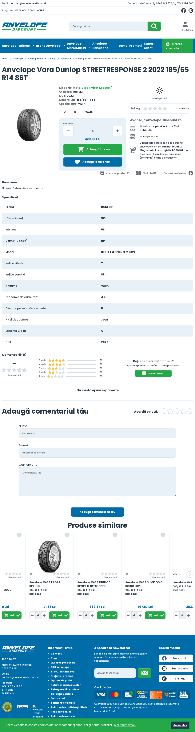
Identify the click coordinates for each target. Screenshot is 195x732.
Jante (122, 46)
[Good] (170, 412)
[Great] (183, 412)
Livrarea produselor (64, 662)
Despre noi (58, 698)
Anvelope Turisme (16, 46)
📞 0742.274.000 (183, 3)
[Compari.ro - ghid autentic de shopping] (7, 707)
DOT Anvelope (60, 667)
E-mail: (24, 445)
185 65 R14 (66, 58)
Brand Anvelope (48, 46)
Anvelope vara (35, 58)
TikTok (180, 678)
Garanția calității (62, 694)
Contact (56, 653)
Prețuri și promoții (62, 676)
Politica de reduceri (63, 716)
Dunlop (51, 58)
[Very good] (177, 412)
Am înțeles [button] (180, 725)
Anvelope (18, 58)
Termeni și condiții (63, 702)
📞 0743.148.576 (162, 3)
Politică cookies (61, 711)
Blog (54, 658)
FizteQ (112, 711)
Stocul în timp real (63, 671)
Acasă (5, 58)
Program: (7, 682)
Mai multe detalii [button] (125, 725)
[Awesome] (190, 412)
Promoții (135, 46)
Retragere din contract (66, 689)
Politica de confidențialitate (69, 707)
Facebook (180, 658)
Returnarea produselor (66, 685)
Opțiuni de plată (61, 680)
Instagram (180, 668)
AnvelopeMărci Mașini (76, 46)
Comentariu (28, 464)
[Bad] (164, 412)
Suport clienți (149, 46)
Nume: (23, 426)
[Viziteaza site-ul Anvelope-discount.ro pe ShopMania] (22, 706)
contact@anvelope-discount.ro (29, 3)
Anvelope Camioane (100, 46)
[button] (5, 126)
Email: (5, 673)
